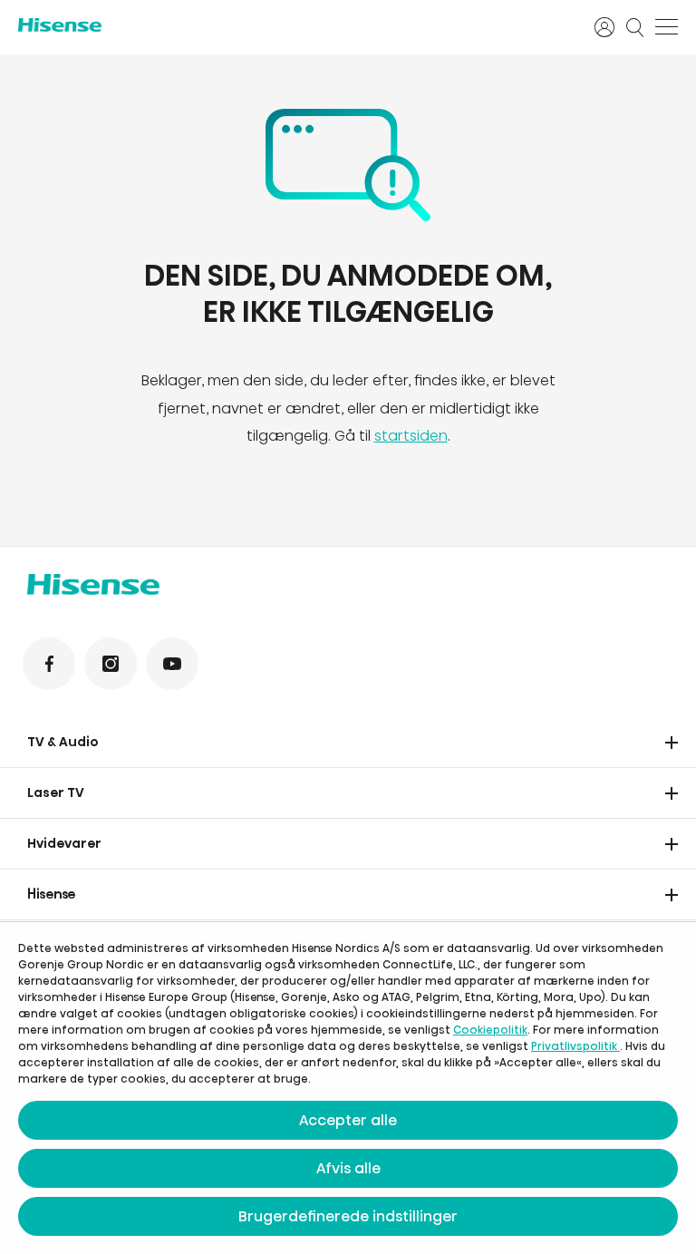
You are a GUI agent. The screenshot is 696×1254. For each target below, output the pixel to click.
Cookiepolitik (490, 1029)
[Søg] (635, 27)
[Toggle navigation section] (671, 742)
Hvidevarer (64, 843)
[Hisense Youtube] (172, 663)
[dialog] (348, 1088)
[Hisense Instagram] (110, 663)
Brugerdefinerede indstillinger (348, 1216)
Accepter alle (348, 1120)
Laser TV (55, 792)
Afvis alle (348, 1168)
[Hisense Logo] (294, 25)
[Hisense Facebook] (49, 663)
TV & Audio (63, 742)
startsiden (411, 435)
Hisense (51, 894)
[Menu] (666, 27)
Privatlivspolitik (575, 1046)
